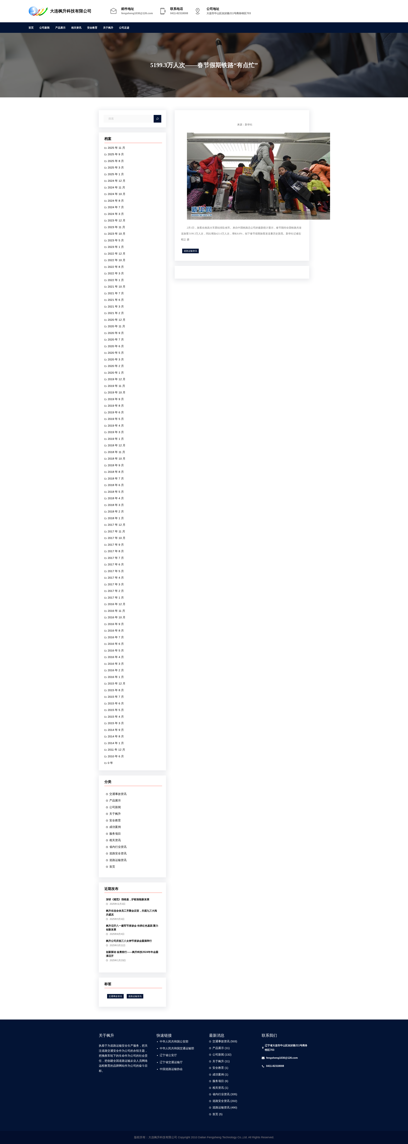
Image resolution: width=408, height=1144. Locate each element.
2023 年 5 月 (116, 240)
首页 (112, 866)
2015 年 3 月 (116, 723)
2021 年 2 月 (116, 313)
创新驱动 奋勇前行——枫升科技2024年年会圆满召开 (132, 954)
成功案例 (115, 827)
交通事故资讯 (118, 794)
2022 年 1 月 (116, 280)
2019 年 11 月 (116, 385)
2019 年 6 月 (116, 412)
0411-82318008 (179, 13)
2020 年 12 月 (116, 319)
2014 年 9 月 (116, 729)
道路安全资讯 (118, 853)
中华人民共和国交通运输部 (177, 1048)
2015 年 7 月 (116, 696)
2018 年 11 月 (116, 452)
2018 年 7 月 (116, 478)
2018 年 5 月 (116, 491)
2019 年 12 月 (116, 379)
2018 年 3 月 (116, 505)
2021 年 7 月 (116, 293)
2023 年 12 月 (116, 220)
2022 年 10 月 (116, 260)
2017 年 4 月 (116, 577)
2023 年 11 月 (116, 227)
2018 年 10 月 (116, 458)
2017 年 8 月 (116, 551)
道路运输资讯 (118, 860)
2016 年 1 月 (116, 677)
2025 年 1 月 (116, 174)
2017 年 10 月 (116, 538)
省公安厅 (171, 1055)
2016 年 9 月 (116, 624)
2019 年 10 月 (116, 392)
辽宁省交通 (167, 1062)
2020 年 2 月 (116, 366)
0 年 (110, 762)
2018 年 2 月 (116, 511)
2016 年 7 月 (116, 637)
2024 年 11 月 (116, 187)
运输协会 (177, 1069)
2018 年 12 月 (116, 445)
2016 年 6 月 (116, 643)
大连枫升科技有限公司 (70, 11)
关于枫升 (115, 813)
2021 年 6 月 (116, 299)
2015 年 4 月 (116, 716)
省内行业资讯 (118, 846)
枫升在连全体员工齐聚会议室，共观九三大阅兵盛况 (131, 912)
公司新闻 (115, 807)
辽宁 (162, 1055)
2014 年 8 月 (116, 736)
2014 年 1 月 (116, 743)
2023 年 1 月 (116, 247)
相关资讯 (115, 840)
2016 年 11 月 (116, 610)
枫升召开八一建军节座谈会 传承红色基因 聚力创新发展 (132, 927)
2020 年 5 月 (116, 352)
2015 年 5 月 (116, 710)
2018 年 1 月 (116, 518)
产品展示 (115, 800)
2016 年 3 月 (116, 663)
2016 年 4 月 (116, 657)
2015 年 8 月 (116, 690)
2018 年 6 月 (116, 485)
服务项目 (115, 833)
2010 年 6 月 (116, 756)
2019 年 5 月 (116, 418)
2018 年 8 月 (116, 471)
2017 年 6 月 (116, 564)
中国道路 (165, 1069)
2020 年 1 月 (116, 372)
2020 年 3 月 (116, 359)
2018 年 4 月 (116, 498)
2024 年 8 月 (116, 200)
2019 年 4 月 (116, 425)
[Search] (157, 119)
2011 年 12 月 (116, 749)
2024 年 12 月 (116, 180)
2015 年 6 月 (116, 703)
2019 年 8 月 (116, 405)
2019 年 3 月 (116, 432)
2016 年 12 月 (116, 604)
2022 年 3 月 (116, 273)
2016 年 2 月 (116, 670)
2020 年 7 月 (116, 339)
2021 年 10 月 (116, 286)
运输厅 (178, 1062)
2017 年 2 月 (116, 590)
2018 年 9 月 (116, 465)
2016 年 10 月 (116, 617)
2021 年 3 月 (116, 306)
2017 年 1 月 (116, 597)
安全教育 (115, 820)
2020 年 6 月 (116, 346)
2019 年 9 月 (116, 399)
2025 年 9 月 (116, 154)
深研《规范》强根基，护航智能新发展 (127, 899)
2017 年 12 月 (116, 524)
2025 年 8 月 (116, 161)
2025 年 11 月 (116, 147)
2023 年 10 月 (116, 233)
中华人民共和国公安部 (174, 1041)
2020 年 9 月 (116, 333)
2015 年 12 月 (116, 683)
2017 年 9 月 (116, 544)
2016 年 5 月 (116, 650)
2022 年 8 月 (116, 266)
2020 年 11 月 (116, 326)
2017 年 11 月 (116, 531)
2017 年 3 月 (116, 584)
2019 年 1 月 (116, 438)
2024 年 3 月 (116, 214)
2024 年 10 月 (116, 194)
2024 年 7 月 (116, 207)
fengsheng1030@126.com (137, 13)
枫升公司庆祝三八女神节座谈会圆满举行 (129, 940)
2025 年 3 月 (116, 167)
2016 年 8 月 (116, 630)
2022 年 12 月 (116, 253)
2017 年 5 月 (116, 571)
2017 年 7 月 (116, 557)
